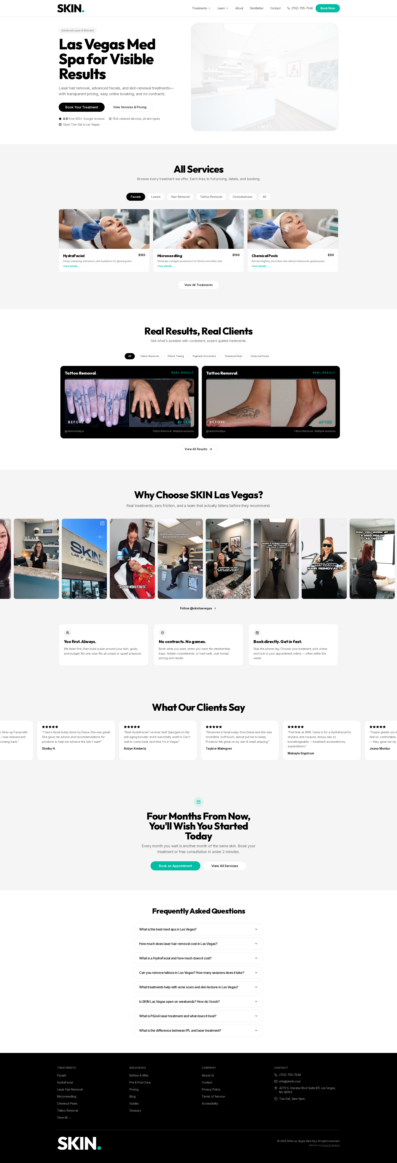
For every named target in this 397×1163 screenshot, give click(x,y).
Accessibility (210, 1103)
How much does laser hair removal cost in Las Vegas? (178, 944)
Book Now (327, 8)
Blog (132, 1096)
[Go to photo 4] (270, 126)
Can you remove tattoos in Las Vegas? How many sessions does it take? (191, 973)
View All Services (224, 866)
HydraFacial (65, 1082)
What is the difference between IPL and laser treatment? (180, 1030)
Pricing (134, 1089)
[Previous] (62, 402)
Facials (136, 196)
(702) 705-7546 (302, 8)
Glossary (135, 1110)
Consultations (242, 196)
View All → (64, 1117)
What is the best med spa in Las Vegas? (168, 929)
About (239, 8)
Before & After (139, 1075)
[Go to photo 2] (262, 126)
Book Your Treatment (81, 107)
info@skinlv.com (290, 1081)
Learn (221, 8)
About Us (208, 1075)
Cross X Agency (331, 1145)
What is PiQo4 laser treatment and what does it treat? (177, 1016)
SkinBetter (256, 8)
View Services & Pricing (129, 107)
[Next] (334, 402)
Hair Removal (180, 196)
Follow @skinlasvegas (196, 608)
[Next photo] (332, 77)
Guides (134, 1103)
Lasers (156, 196)
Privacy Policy (211, 1089)
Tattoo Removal (211, 196)
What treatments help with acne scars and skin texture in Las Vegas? (188, 987)
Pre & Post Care (140, 1082)
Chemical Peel (233, 356)
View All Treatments (198, 285)
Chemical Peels (67, 1103)
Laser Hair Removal (70, 1089)
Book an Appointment (175, 866)
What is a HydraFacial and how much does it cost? (175, 958)
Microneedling (66, 1096)
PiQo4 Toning (176, 356)
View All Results (196, 449)
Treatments (199, 8)
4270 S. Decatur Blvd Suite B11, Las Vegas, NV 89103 (307, 1090)
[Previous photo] (197, 77)
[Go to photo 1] (258, 126)
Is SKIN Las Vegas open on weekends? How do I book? (179, 1001)
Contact (275, 8)
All (264, 196)
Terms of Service (213, 1096)
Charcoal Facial (260, 356)
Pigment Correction (204, 356)
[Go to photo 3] (265, 126)
